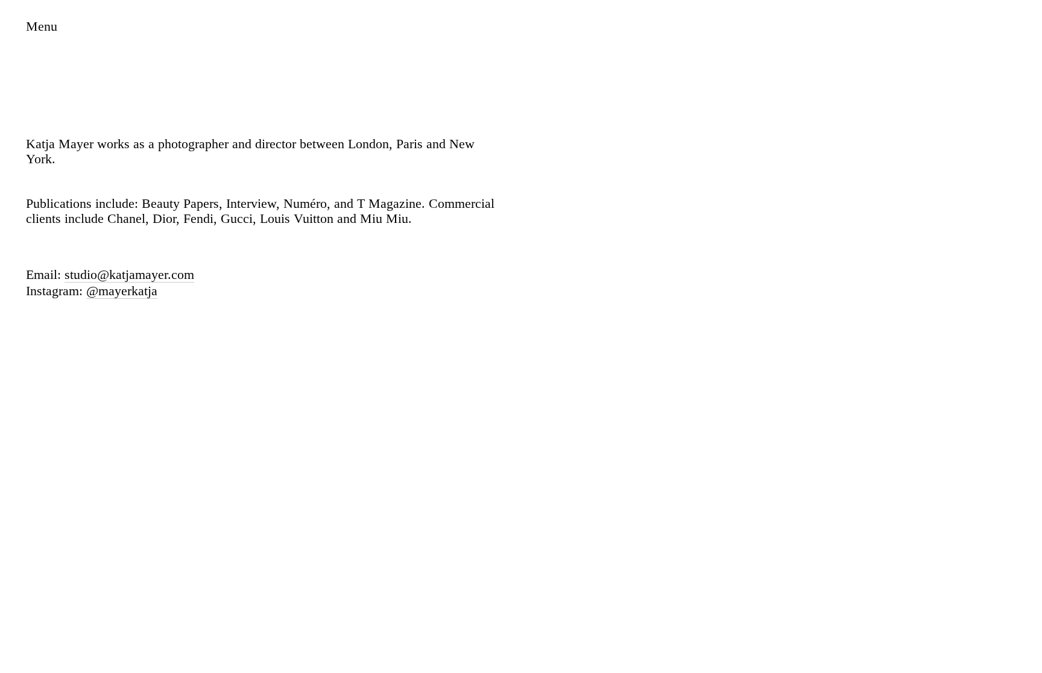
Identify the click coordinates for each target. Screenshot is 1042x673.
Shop (39, 79)
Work (40, 48)
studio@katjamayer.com (129, 275)
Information (70, 64)
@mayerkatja (121, 291)
